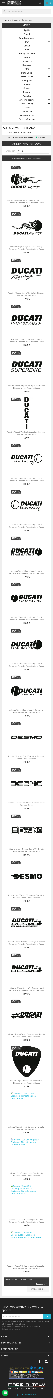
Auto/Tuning (27, 103)
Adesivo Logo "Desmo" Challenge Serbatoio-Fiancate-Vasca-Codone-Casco (26, 896)
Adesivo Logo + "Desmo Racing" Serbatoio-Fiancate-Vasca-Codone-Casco (26, 850)
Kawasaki (26, 65)
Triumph (27, 92)
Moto (26, 25)
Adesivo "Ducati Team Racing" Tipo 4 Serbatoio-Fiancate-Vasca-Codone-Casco (26, 572)
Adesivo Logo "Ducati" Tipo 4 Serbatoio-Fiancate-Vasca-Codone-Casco (26, 1081)
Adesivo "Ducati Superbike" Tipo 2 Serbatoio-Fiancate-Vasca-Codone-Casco (26, 386)
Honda (27, 57)
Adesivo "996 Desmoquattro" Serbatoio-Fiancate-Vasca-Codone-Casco (26, 1174)
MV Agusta (27, 80)
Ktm (27, 69)
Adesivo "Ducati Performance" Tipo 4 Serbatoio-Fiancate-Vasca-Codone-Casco (26, 340)
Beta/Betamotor (27, 38)
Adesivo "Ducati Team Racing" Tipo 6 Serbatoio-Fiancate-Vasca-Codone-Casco (26, 479)
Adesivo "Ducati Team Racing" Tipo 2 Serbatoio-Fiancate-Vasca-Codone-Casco (26, 664)
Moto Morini (27, 76)
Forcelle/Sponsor (26, 119)
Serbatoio (27, 111)
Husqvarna (27, 61)
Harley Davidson (27, 53)
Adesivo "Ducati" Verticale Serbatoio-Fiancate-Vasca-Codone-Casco (26, 433)
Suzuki (27, 88)
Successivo (42, 1284)
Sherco (26, 84)
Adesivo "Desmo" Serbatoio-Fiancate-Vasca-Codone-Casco (26, 803)
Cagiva (27, 45)
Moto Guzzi (26, 73)
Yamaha (27, 96)
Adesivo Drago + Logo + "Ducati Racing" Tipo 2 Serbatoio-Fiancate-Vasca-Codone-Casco (26, 201)
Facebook (40, 1361)
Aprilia (27, 30)
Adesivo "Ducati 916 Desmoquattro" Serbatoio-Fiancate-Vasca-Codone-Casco (26, 1267)
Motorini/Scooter (26, 100)
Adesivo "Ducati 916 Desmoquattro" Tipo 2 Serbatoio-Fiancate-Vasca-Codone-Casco (26, 1220)
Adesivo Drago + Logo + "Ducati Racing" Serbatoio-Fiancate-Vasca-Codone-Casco (26, 247)
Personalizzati (27, 115)
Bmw (27, 42)
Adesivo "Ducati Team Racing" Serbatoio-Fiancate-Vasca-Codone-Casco (26, 711)
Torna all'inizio (38, 1288)
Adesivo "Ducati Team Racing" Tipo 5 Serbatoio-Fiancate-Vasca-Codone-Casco (26, 525)
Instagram (47, 1361)
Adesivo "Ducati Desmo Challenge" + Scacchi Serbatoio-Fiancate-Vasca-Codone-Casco (26, 942)
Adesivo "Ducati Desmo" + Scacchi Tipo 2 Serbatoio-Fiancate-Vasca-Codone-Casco (26, 989)
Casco (27, 107)
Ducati (27, 49)
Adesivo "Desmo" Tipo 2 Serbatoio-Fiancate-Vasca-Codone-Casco (26, 757)
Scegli (33, 150)
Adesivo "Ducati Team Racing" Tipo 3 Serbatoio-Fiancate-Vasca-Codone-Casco (26, 618)
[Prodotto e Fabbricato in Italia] (26, 1388)
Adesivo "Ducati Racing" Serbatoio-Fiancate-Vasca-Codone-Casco (26, 294)
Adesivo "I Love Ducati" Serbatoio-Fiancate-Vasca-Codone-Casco (26, 1128)
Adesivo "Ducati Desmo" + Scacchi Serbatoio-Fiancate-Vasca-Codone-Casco (26, 1035)
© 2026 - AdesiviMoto (26, 1394)
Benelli (27, 34)
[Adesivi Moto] (14, 2)
